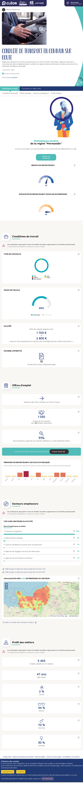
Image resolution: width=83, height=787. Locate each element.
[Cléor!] (9, 3)
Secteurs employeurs (41, 93)
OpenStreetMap (58, 616)
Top (76, 784)
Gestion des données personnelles (23, 757)
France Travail (57, 452)
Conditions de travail (10, 93)
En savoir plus (48, 779)
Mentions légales (40, 757)
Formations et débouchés (31, 89)
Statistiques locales (10, 89)
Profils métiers (56, 93)
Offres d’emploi (25, 93)
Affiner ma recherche (46, 157)
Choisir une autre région (54, 757)
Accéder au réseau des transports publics (18, 622)
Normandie (75, 2)
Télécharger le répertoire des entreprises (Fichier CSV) (25, 569)
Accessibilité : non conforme (71, 757)
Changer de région (76, 3)
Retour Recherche (13, 10)
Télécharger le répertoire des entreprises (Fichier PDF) (25, 572)
